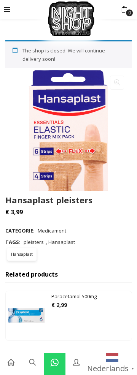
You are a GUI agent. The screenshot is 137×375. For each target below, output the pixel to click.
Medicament (52, 230)
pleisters (34, 242)
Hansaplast (61, 242)
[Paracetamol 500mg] (27, 315)
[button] (124, 9)
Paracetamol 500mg (74, 296)
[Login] (76, 362)
